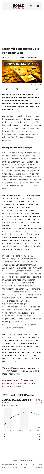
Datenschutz (24, 464)
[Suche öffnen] (38, 6)
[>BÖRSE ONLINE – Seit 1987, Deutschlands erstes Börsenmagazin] (18, 6)
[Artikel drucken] (17, 89)
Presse (40, 464)
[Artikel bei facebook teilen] (27, 89)
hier (18, 374)
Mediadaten (5, 471)
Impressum (38, 467)
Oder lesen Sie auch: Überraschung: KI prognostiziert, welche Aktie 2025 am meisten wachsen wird (19, 383)
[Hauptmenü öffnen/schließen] (5, 6)
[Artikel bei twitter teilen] (37, 89)
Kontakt (26, 467)
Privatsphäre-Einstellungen (9, 467)
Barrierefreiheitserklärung (9, 464)
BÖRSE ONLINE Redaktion (24, 395)
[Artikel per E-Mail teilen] (7, 89)
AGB (33, 464)
